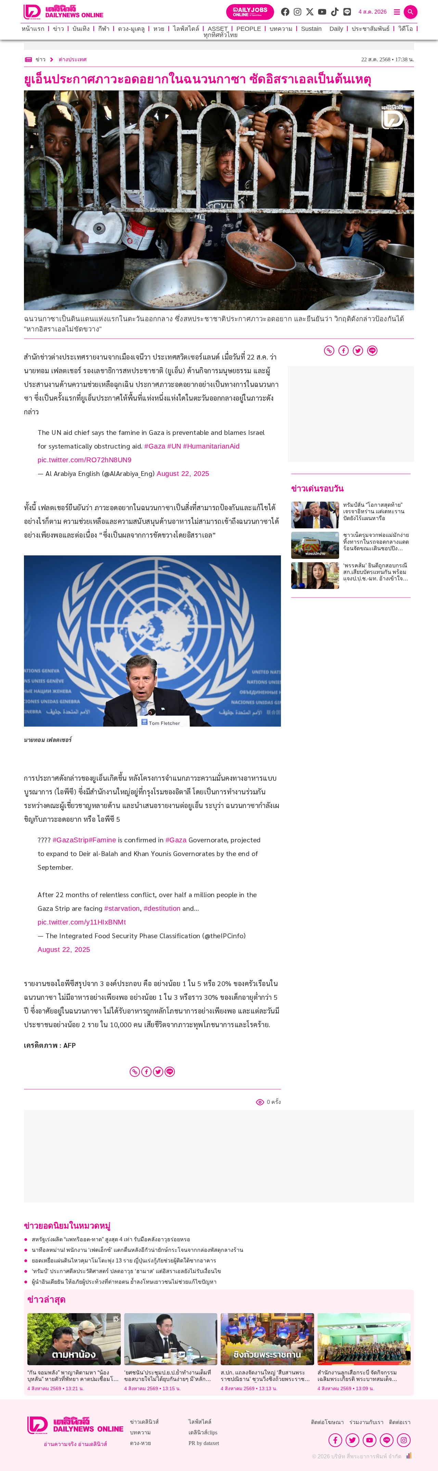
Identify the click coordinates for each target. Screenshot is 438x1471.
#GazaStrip (71, 840)
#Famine (102, 840)
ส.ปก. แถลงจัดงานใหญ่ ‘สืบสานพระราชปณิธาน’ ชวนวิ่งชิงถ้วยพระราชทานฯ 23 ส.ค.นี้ (263, 1379)
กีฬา (104, 29)
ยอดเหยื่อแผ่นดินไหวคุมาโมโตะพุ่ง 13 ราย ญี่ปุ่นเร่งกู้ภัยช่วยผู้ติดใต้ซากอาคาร (124, 1260)
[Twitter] (158, 1072)
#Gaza (155, 446)
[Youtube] (369, 1440)
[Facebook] (146, 1072)
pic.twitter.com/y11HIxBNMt (82, 922)
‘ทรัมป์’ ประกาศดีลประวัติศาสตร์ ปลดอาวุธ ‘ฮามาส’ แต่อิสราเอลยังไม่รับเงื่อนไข (126, 1271)
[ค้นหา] (410, 12)
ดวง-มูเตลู (131, 29)
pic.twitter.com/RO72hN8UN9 (84, 460)
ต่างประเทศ (73, 59)
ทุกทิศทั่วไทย (221, 35)
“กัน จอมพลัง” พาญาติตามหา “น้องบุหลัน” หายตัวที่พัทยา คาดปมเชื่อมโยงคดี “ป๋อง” (73, 1379)
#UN (174, 446)
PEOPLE (248, 29)
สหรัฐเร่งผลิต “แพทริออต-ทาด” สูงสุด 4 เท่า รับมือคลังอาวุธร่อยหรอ (111, 1239)
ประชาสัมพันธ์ (371, 29)
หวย (159, 29)
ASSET (218, 29)
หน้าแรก (33, 29)
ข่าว (58, 29)
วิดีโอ (405, 29)
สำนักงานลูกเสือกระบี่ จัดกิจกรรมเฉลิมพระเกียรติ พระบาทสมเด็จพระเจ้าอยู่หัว (357, 1379)
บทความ (281, 29)
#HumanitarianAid (211, 446)
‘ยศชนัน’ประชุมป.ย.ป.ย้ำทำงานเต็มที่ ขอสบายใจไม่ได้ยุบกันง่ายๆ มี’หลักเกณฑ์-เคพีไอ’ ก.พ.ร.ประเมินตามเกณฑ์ (170, 1379)
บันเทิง (81, 29)
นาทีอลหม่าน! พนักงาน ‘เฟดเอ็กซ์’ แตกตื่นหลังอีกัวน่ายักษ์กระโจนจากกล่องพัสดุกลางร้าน (137, 1250)
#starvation (122, 908)
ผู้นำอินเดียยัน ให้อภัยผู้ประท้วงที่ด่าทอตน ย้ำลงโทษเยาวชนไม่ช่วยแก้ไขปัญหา (124, 1282)
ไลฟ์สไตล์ (186, 29)
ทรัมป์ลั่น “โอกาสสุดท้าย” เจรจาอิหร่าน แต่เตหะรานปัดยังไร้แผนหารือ (373, 511)
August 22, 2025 (183, 473)
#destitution (162, 908)
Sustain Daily (322, 29)
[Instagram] (404, 1440)
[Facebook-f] (335, 1440)
